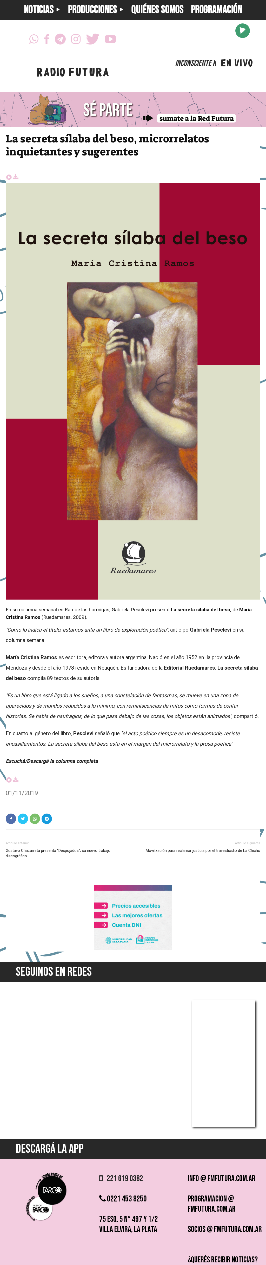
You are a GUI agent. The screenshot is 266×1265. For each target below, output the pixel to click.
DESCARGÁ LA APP (50, 1149)
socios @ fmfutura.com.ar (225, 1229)
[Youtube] (110, 41)
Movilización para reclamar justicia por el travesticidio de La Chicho (203, 850)
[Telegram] (60, 41)
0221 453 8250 (126, 1199)
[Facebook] (46, 41)
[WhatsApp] (33, 41)
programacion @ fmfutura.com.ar (212, 1204)
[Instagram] (76, 41)
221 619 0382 (123, 1179)
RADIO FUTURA (72, 73)
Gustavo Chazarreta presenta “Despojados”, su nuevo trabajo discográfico (58, 853)
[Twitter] (92, 41)
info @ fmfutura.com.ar (221, 1179)
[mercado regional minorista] (133, 949)
